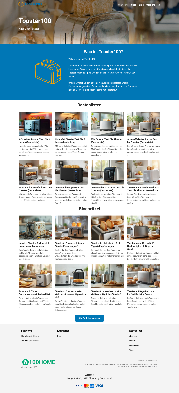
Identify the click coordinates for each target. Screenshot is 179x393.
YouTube (24, 340)
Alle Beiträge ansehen (89, 318)
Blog (141, 5)
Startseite (123, 5)
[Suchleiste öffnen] (158, 4)
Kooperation (134, 345)
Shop (133, 5)
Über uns (150, 5)
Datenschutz (153, 360)
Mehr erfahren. (153, 366)
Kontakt (132, 340)
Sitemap (132, 350)
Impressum (142, 360)
